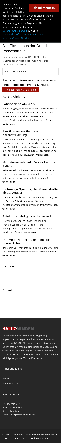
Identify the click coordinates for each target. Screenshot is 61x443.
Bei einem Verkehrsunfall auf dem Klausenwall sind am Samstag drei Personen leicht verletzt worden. (30, 251)
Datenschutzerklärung (15, 30)
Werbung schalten (11, 383)
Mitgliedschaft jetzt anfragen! (20, 89)
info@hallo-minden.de (22, 414)
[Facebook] (17, 301)
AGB (7, 438)
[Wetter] (7, 276)
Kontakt (6, 378)
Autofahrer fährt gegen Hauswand (26, 216)
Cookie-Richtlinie (39, 438)
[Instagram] (7, 301)
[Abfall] (27, 276)
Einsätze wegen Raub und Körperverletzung (21, 133)
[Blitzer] (17, 276)
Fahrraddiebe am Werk (18, 104)
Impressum (51, 434)
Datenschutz (20, 438)
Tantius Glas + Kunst (16, 71)
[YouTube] (27, 301)
